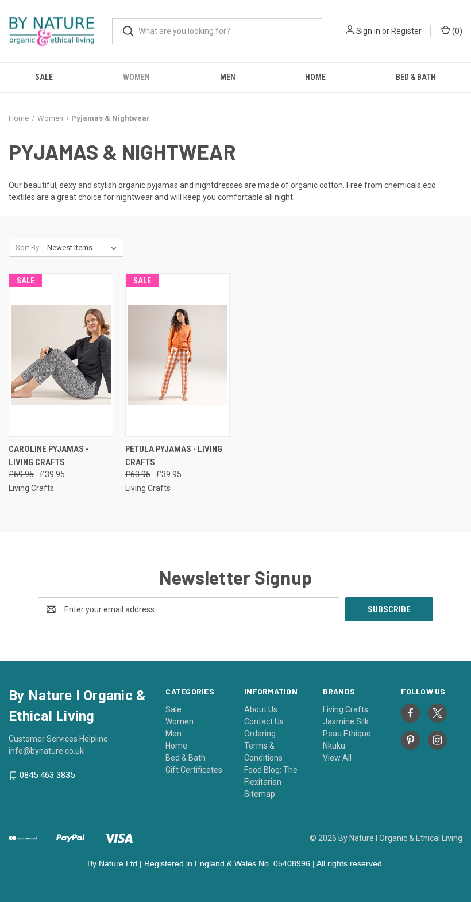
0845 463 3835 (47, 775)
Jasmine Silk (346, 721)
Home (315, 77)
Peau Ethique (347, 733)
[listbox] (84, 247)
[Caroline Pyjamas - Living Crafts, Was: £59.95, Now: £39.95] (61, 355)
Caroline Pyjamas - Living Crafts (48, 455)
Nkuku (334, 745)
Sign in (368, 31)
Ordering (260, 733)
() (456, 31)
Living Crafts (345, 709)
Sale (44, 77)
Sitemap (259, 794)
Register (406, 31)
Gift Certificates (193, 769)
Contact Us (264, 721)
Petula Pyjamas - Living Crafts (173, 455)
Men (227, 77)
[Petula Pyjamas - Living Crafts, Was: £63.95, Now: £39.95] (177, 355)
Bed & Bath (416, 77)
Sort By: (28, 247)
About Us (260, 709)
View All (337, 757)
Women (136, 77)
